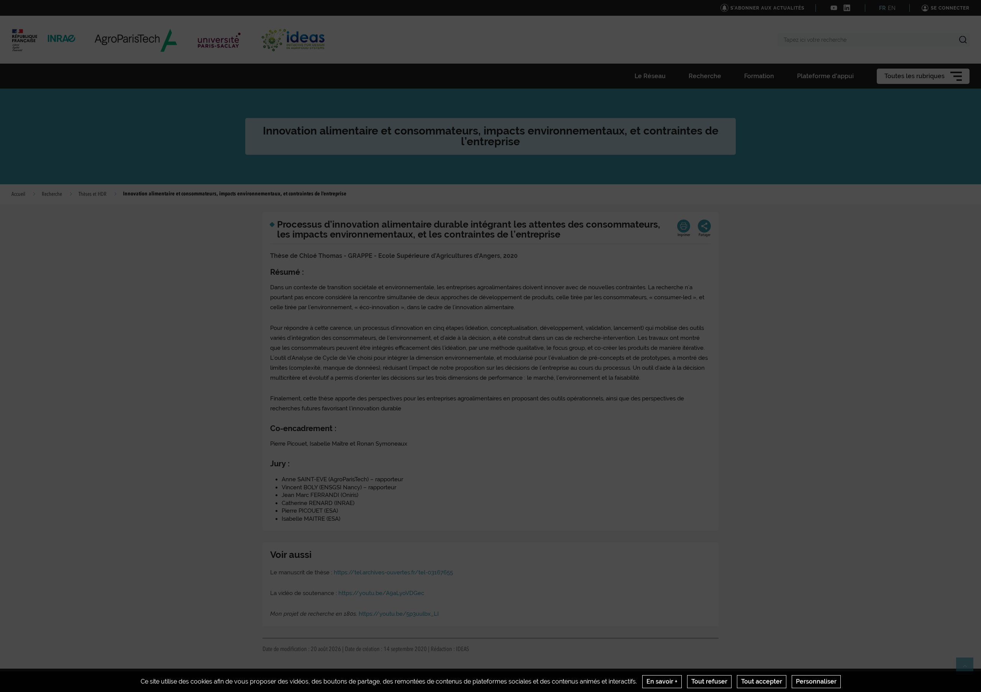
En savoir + (662, 681)
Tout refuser (709, 681)
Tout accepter (761, 681)
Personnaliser (816, 681)
